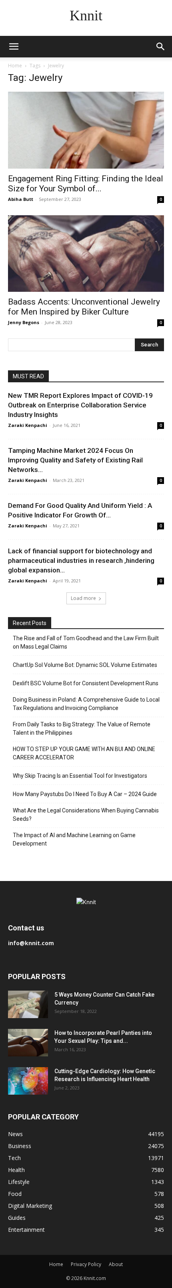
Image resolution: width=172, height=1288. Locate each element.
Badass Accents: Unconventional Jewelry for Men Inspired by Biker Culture (84, 307)
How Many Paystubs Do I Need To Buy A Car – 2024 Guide (85, 794)
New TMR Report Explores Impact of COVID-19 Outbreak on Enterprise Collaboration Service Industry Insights (80, 405)
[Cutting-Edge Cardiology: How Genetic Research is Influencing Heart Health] (28, 1081)
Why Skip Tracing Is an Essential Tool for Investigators (80, 776)
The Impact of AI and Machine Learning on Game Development (74, 839)
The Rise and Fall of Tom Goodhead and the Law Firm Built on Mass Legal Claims (86, 642)
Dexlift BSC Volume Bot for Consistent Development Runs (85, 683)
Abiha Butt (20, 199)
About (116, 1264)
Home (15, 65)
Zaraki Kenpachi (27, 425)
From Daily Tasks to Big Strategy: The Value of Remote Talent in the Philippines (81, 728)
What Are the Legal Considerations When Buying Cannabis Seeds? (86, 814)
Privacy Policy (86, 1264)
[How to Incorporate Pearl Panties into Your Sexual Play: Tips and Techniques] (28, 1042)
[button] (13, 46)
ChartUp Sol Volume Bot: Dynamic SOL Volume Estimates (85, 665)
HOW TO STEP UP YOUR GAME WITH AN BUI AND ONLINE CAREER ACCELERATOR (84, 753)
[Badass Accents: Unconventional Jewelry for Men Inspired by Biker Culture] (86, 253)
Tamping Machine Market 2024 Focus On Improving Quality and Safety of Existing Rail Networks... (75, 460)
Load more (83, 598)
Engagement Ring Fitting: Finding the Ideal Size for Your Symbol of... (85, 183)
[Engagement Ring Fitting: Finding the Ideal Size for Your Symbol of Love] (86, 130)
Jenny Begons (23, 322)
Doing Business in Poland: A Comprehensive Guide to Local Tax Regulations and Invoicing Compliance (86, 703)
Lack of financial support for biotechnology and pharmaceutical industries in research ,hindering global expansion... (81, 560)
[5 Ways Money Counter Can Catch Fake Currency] (28, 1004)
